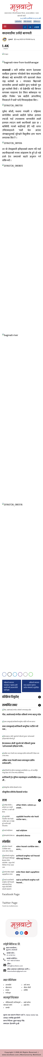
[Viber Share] (20, 674)
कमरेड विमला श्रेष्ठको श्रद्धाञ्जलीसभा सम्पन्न (27, 873)
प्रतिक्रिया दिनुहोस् (10, 697)
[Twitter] (21, 933)
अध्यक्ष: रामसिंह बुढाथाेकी (11, 1018)
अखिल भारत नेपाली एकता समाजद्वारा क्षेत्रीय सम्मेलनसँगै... (18, 762)
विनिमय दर (37, 21)
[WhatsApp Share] (31, 674)
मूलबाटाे (10, 39)
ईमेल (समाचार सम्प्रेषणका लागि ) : (18, 969)
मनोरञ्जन (8, 992)
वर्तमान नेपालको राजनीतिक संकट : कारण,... (27, 848)
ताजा (4, 800)
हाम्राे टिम (26, 1005)
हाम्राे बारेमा (18, 21)
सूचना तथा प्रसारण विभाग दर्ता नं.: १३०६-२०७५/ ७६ (20, 1015)
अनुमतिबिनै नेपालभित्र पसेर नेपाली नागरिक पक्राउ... (27, 818)
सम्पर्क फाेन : (11, 953)
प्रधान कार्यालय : (11, 948)
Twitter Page (9, 902)
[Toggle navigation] (5, 26)
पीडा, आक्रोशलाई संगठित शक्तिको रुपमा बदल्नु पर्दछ (21, 714)
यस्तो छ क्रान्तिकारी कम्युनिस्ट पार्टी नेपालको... (27, 881)
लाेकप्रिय (6, 841)
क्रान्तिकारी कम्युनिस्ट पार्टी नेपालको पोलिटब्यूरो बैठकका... (28, 857)
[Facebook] (17, 933)
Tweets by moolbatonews (10, 906)
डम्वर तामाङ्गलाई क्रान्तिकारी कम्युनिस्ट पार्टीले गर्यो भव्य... (20, 728)
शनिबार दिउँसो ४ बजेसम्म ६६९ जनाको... (26, 806)
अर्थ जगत (27, 984)
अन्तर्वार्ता (8, 984)
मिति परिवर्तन (27, 21)
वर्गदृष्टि (36, 27)
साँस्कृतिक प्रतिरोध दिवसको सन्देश (14, 792)
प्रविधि (26, 990)
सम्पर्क (8, 1007)
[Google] (26, 933)
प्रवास (7, 990)
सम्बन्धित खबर (9, 705)
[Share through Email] (25, 674)
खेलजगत (9, 987)
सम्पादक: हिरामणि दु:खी (11, 1024)
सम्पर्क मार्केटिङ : (12, 958)
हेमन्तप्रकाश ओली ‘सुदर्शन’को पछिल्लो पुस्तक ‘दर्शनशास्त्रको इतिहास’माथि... (18, 745)
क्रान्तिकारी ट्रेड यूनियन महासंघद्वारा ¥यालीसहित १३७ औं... (21, 779)
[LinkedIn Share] (15, 674)
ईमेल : (9, 964)
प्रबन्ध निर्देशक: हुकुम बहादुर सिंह (13, 1021)
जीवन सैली (27, 987)
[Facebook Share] (4, 674)
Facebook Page (11, 894)
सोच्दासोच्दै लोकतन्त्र (23, 835)
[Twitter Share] (9, 674)
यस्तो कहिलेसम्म (21, 830)
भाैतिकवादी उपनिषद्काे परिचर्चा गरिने (12, 1004)
